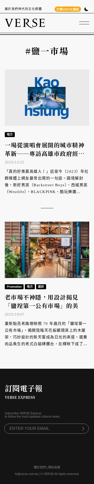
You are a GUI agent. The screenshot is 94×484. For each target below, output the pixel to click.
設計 (41, 286)
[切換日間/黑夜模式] (86, 9)
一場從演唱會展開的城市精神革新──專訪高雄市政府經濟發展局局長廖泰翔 (45, 153)
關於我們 (40, 467)
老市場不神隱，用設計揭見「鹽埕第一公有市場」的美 (41, 301)
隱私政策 (54, 467)
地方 (10, 134)
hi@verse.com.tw (26, 474)
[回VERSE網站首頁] (25, 23)
